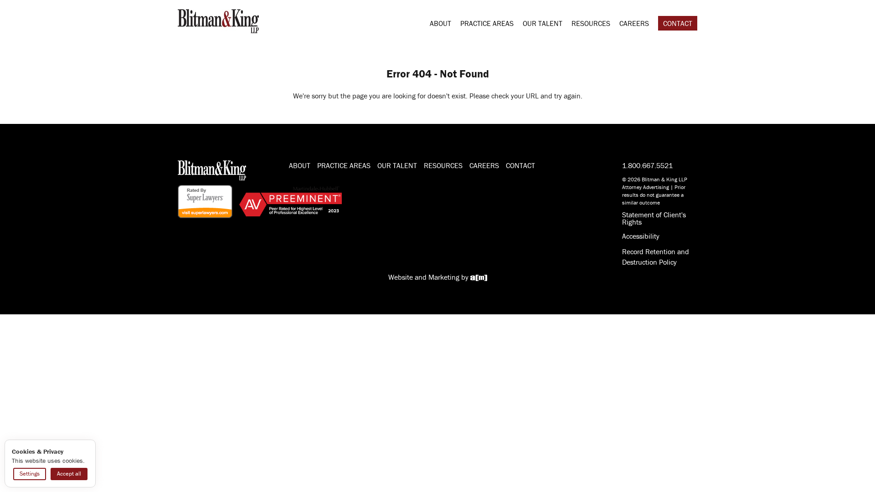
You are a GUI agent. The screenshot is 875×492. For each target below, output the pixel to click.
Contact (677, 23)
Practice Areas (487, 23)
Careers (634, 23)
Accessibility (640, 236)
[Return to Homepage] (218, 20)
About (440, 23)
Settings (30, 473)
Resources (590, 23)
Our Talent (542, 23)
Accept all (69, 473)
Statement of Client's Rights (654, 218)
